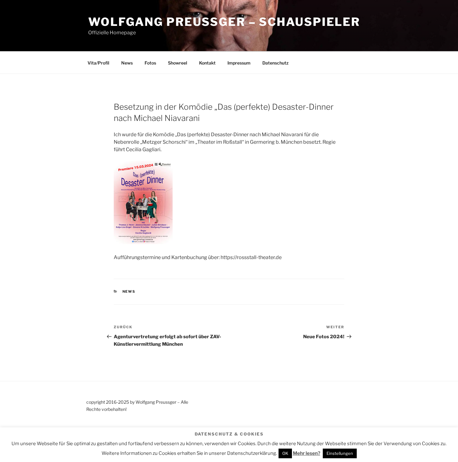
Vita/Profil (98, 62)
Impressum (238, 62)
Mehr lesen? (306, 453)
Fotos (150, 62)
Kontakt (207, 62)
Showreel (177, 62)
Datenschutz (275, 62)
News (127, 62)
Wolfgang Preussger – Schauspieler (224, 22)
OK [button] (285, 453)
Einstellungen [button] (340, 453)
